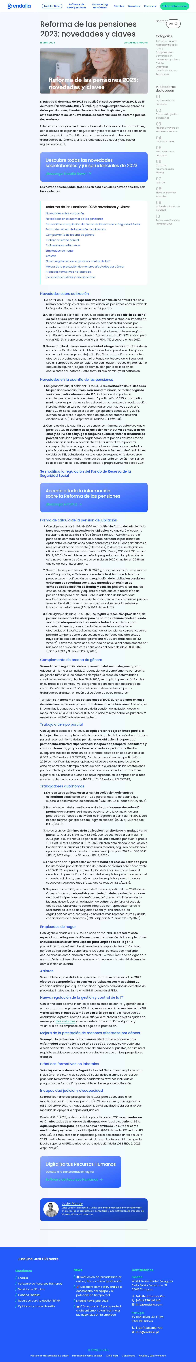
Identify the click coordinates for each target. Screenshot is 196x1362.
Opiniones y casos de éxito (36, 1306)
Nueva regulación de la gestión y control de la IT (78, 261)
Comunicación (164, 55)
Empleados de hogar (60, 251)
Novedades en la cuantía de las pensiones (74, 219)
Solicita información (150, 1296)
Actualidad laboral (136, 42)
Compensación (164, 52)
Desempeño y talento (168, 59)
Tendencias (162, 74)
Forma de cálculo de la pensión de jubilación (76, 229)
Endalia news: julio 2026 (92, 1301)
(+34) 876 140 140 (148, 1300)
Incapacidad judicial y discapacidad (70, 277)
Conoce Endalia (29, 1295)
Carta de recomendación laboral (165, 169)
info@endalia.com (149, 1304)
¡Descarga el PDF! (60, 504)
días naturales (65, 1021)
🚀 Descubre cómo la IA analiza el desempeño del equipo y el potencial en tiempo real (99, 1291)
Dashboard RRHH (165, 141)
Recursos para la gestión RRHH (39, 1300)
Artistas (51, 256)
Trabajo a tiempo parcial (62, 240)
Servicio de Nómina (31, 1289)
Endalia (160, 63)
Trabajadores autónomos (63, 245)
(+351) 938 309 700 (149, 1328)
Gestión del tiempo (166, 70)
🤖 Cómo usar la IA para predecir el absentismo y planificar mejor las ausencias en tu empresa (99, 1310)
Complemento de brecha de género (70, 235)
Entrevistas (162, 66)
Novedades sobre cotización (65, 213)
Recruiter (161, 182)
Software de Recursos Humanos (72, 1179)
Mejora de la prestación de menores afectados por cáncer (85, 266)
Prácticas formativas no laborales (68, 272)
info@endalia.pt (147, 1332)
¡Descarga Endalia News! (66, 173)
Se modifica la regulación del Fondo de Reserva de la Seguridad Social (93, 224)
